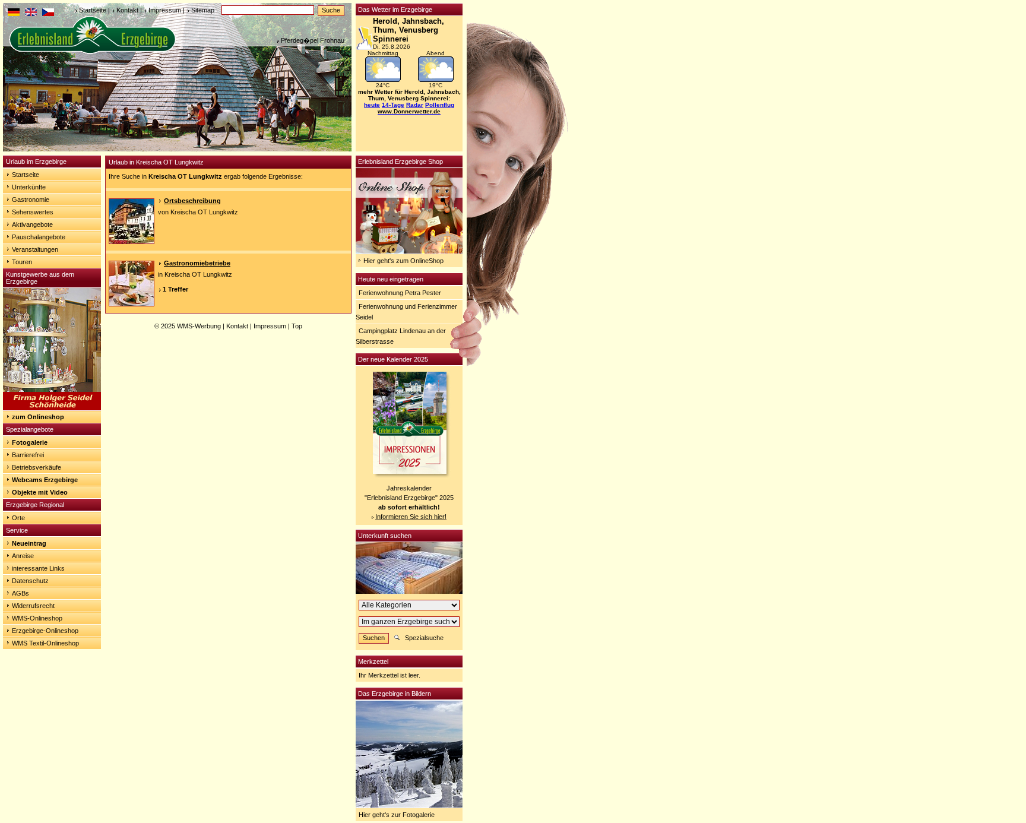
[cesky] (48, 13)
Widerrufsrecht (33, 605)
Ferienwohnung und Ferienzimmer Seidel (406, 312)
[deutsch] (14, 13)
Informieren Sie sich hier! (410, 516)
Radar (414, 105)
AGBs (20, 593)
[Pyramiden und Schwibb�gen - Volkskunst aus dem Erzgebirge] (52, 408)
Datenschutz (30, 580)
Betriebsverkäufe (36, 467)
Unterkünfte (29, 187)
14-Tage (393, 105)
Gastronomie (30, 199)
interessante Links (38, 568)
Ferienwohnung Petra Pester (400, 292)
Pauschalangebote (38, 236)
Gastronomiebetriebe (197, 263)
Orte (18, 517)
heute (372, 105)
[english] (31, 13)
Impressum (164, 10)
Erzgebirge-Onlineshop (45, 630)
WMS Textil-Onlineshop (45, 643)
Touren (22, 261)
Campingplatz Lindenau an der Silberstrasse (401, 336)
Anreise (23, 555)
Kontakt (127, 10)
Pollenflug (439, 105)
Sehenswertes (32, 212)
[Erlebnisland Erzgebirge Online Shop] (409, 251)
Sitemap (202, 10)
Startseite (92, 10)
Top (297, 326)
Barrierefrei (28, 454)
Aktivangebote (32, 224)
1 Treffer (175, 289)
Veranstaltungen (35, 249)
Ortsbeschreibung (192, 200)
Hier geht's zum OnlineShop (403, 260)
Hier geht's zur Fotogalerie (397, 814)
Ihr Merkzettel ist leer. (389, 675)
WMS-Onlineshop (37, 618)
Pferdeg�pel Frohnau (312, 40)
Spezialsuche (424, 637)
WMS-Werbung (199, 326)
